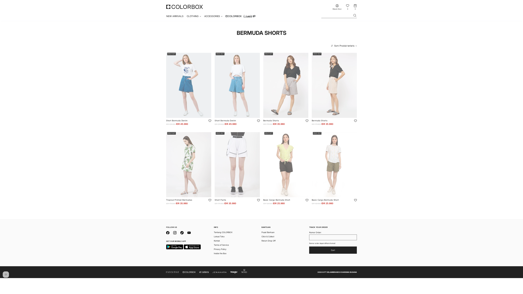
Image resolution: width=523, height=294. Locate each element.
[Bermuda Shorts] (285, 85)
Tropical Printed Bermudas (179, 200)
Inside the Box (220, 253)
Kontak (217, 241)
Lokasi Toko (219, 236)
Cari (333, 250)
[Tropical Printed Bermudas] (188, 165)
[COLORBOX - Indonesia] (184, 7)
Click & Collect (268, 236)
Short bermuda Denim (176, 120)
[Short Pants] (237, 165)
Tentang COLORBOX (223, 232)
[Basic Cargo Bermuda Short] (285, 165)
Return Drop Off (269, 241)
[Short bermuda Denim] (188, 85)
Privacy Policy (220, 249)
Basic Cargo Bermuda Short (276, 200)
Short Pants (220, 200)
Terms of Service (221, 245)
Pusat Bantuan (268, 232)
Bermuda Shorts (271, 120)
